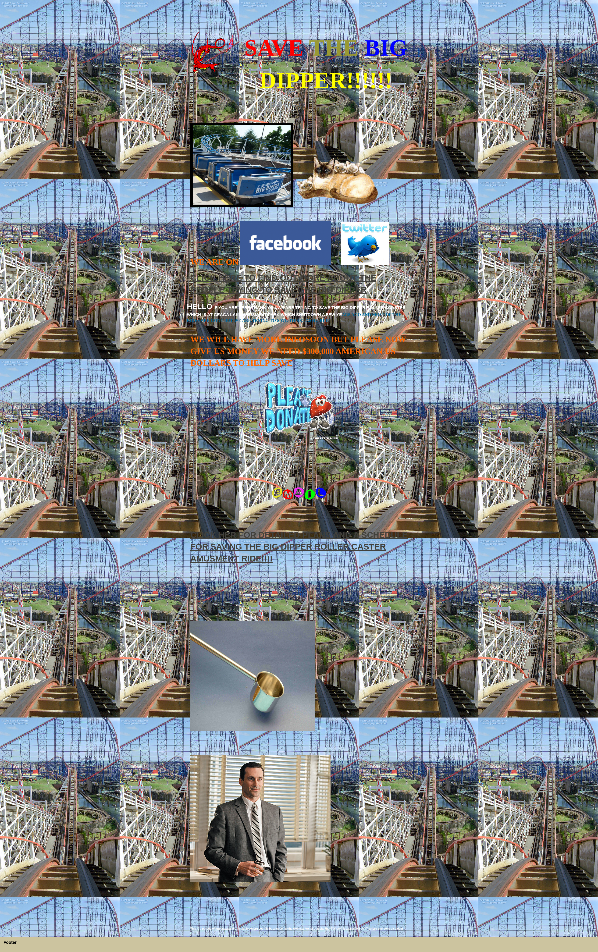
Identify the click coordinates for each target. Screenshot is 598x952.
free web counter (202, 6)
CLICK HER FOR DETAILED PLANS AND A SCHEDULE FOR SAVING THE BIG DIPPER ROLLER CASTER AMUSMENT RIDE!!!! (299, 546)
